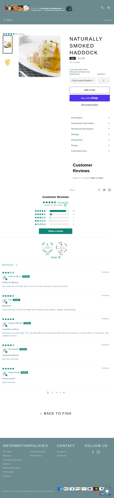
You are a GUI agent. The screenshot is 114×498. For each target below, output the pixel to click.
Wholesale (61, 456)
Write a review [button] (55, 231)
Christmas (7, 476)
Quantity (101, 74)
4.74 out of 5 (62, 202)
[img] (8, 273)
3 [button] (56, 392)
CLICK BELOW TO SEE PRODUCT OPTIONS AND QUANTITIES (80, 72)
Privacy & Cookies (38, 451)
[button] (9, 34)
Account (107, 20)
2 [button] (52, 392)
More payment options (89, 105)
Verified (54, 257)
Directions (7, 456)
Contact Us (62, 451)
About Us (7, 464)
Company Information (12, 460)
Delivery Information (11, 468)
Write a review (97, 178)
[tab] (90, 117)
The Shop (7, 451)
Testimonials (8, 472)
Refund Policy (36, 456)
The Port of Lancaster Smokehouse (20, 491)
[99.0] (47, 247)
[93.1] (61, 247)
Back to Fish (57, 413)
